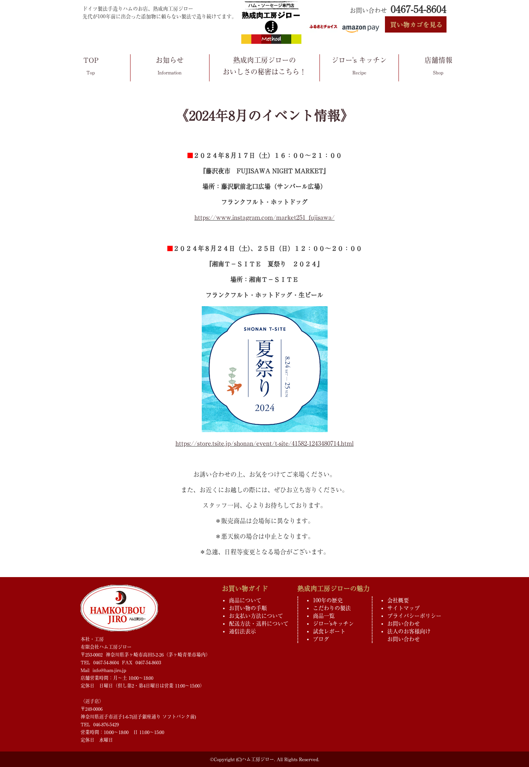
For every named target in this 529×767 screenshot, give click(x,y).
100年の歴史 (328, 600)
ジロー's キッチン (359, 66)
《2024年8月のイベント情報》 (265, 115)
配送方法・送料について (259, 623)
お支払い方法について (256, 616)
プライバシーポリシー (414, 616)
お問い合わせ (403, 623)
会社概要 (398, 600)
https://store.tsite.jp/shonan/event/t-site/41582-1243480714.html (264, 443)
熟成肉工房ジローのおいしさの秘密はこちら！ (264, 66)
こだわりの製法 (332, 608)
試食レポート (329, 631)
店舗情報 (438, 66)
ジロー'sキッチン (333, 623)
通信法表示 (242, 631)
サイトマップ (403, 608)
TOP (90, 66)
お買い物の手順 (248, 608)
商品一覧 (324, 616)
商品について (245, 600)
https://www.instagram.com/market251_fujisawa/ (264, 217)
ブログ (321, 639)
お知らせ (170, 66)
